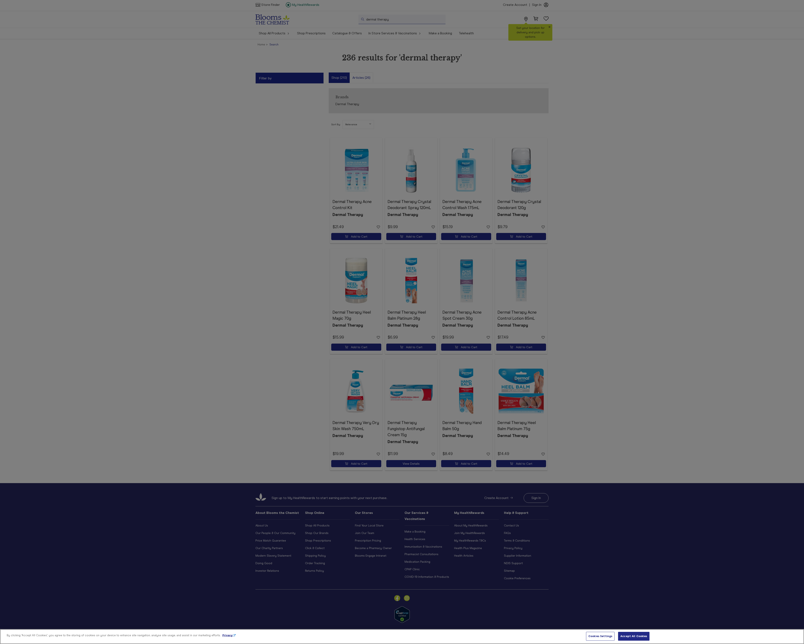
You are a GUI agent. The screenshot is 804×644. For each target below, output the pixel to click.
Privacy (227, 635)
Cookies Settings (600, 636)
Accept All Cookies (633, 636)
